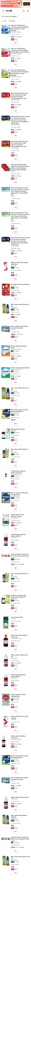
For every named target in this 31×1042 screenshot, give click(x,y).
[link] (9, 11)
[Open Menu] (3, 11)
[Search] (23, 11)
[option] (4, 21)
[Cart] (27, 11)
